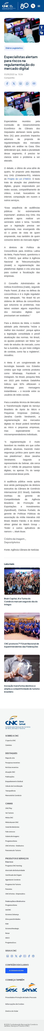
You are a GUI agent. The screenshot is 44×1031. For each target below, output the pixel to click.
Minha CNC (9, 818)
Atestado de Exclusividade (15, 870)
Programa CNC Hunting (13, 866)
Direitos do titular (11, 1011)
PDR (6, 924)
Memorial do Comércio (13, 795)
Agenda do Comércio (13, 880)
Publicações (9, 777)
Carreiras (8, 745)
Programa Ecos (10, 943)
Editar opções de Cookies (14, 1004)
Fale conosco (10, 832)
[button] (39, 6)
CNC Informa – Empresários (15, 894)
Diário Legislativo (14, 48)
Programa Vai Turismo (13, 884)
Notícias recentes (11, 767)
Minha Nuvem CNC (11, 822)
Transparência (10, 791)
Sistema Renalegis (12, 928)
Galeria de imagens (12, 836)
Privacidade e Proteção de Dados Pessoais (20, 997)
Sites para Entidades (12, 919)
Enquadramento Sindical (14, 781)
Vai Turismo (9, 813)
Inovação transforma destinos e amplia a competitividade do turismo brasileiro (22, 688)
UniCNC (8, 910)
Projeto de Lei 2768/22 (19, 179)
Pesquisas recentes (12, 763)
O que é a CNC (10, 740)
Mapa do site (10, 758)
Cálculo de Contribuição (14, 786)
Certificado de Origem (13, 875)
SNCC (7, 938)
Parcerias (8, 889)
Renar (7, 933)
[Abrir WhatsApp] (38, 1025)
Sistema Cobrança (12, 914)
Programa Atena (11, 841)
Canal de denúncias (12, 827)
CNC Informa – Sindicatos (14, 846)
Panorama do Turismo (13, 850)
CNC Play (8, 808)
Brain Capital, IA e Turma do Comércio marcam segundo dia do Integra (21, 601)
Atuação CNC (10, 772)
